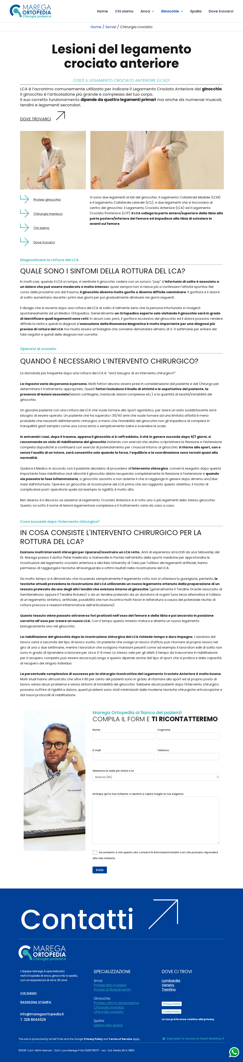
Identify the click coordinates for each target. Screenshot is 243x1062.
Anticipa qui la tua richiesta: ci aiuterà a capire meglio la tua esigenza (138, 794)
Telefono (163, 750)
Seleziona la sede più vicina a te (113, 771)
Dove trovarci (35, 119)
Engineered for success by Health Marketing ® (194, 1038)
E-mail (97, 750)
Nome (96, 730)
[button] (152, 11)
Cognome (163, 730)
